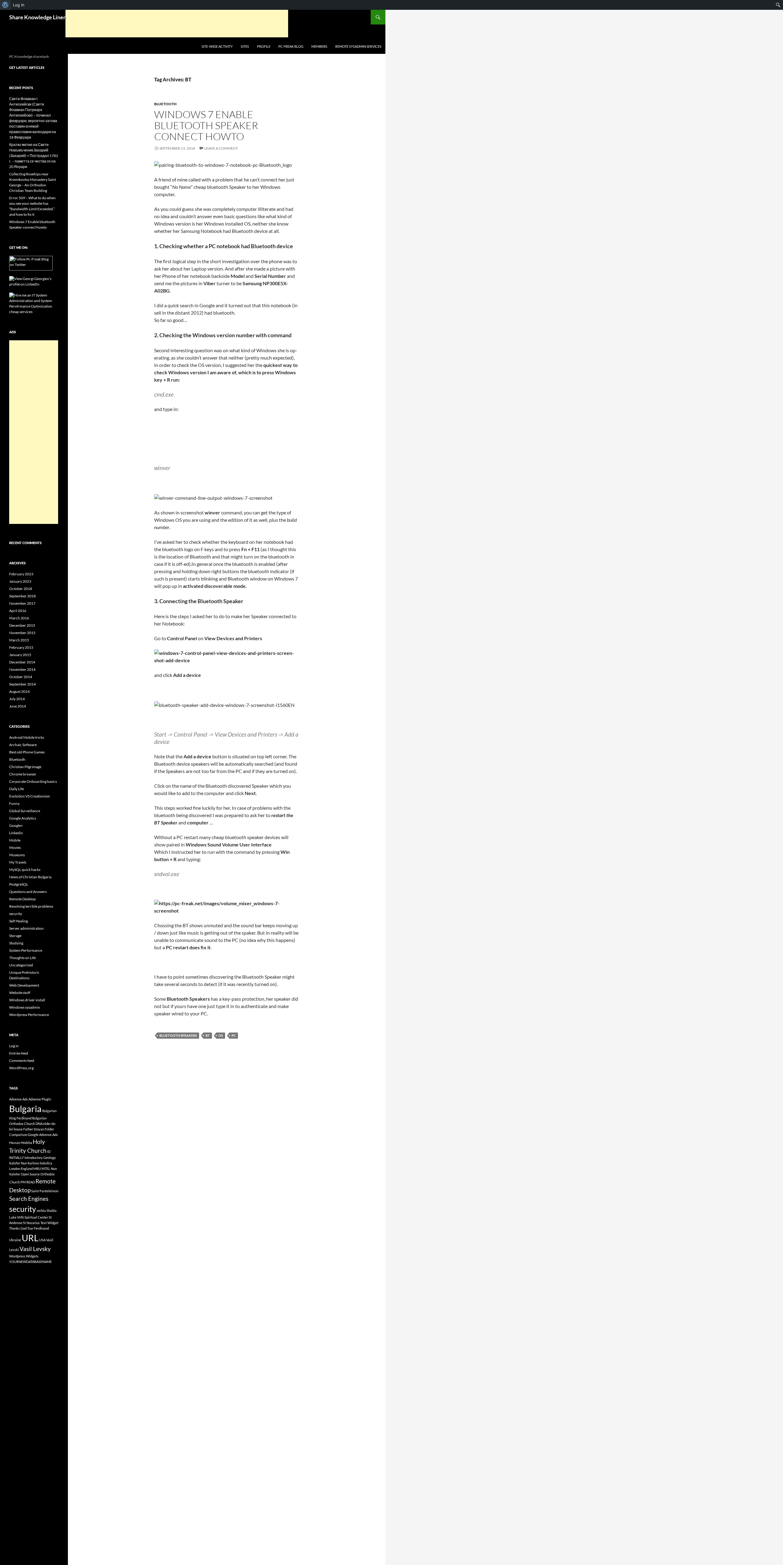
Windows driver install (27, 1000)
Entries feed (18, 1053)
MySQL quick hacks (24, 869)
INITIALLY (16, 1158)
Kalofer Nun (18, 1163)
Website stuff (19, 992)
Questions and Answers (28, 891)
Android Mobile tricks (26, 737)
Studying (16, 943)
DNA (39, 1124)
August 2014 (19, 691)
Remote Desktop (22, 899)
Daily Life (16, 788)
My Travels (17, 862)
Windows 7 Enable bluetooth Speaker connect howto (206, 125)
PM (23, 1182)
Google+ (16, 825)
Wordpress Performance (29, 1014)
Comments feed (21, 1060)
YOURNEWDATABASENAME (30, 1262)
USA (42, 1240)
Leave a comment (221, 148)
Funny (14, 803)
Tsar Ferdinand (38, 1228)
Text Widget (49, 1223)
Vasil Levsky (35, 1248)
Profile (263, 46)
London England (21, 1169)
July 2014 (17, 699)
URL (30, 1237)
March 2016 (19, 618)
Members (319, 46)
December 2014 (22, 662)
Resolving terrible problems (31, 906)
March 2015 (19, 640)
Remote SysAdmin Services (358, 46)
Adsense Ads (18, 1099)
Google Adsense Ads (43, 1135)
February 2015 (21, 647)
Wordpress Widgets (24, 1256)
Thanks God (18, 1228)
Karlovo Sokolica (40, 1163)
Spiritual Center (36, 1217)
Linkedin (16, 833)
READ (30, 1182)
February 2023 (21, 574)
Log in (14, 1046)
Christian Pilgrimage (25, 766)
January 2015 (20, 654)
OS (220, 1035)
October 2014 (20, 676)
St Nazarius (31, 1223)
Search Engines (28, 1198)
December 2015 (22, 625)
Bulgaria (25, 1108)
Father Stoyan (33, 1129)
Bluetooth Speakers (178, 1035)
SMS (20, 1217)
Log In (18, 4)
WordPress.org (21, 1068)
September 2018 (22, 596)
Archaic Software (23, 744)
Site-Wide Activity (217, 46)
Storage (15, 935)
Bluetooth (165, 104)
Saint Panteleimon (44, 1191)
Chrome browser (22, 774)
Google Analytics (22, 818)
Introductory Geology (40, 1158)
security (15, 913)
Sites (245, 46)
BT (208, 1035)
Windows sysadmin (24, 1007)
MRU (37, 1169)
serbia (41, 1210)
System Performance (25, 950)
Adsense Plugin (39, 1099)
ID (48, 1151)
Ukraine (15, 1240)
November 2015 (22, 632)
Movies (15, 847)
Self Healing (18, 921)
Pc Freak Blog (290, 46)
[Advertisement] (176, 23)
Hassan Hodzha (20, 1143)
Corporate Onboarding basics (33, 781)
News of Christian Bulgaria (30, 877)
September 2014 (22, 684)
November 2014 (22, 669)
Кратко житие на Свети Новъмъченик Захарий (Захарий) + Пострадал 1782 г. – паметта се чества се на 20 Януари (33, 155)
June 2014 (17, 706)
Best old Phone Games (27, 752)
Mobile (14, 840)
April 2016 (17, 610)
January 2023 (20, 581)
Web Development (24, 985)
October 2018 (20, 588)
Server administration (26, 928)
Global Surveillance (24, 811)
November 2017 (22, 603)
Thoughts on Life (22, 957)
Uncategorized (21, 965)
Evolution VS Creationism (29, 796)
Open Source (30, 1174)
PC (234, 1035)
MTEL (46, 1169)
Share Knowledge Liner (37, 17)
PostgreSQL (18, 884)
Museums (17, 855)
